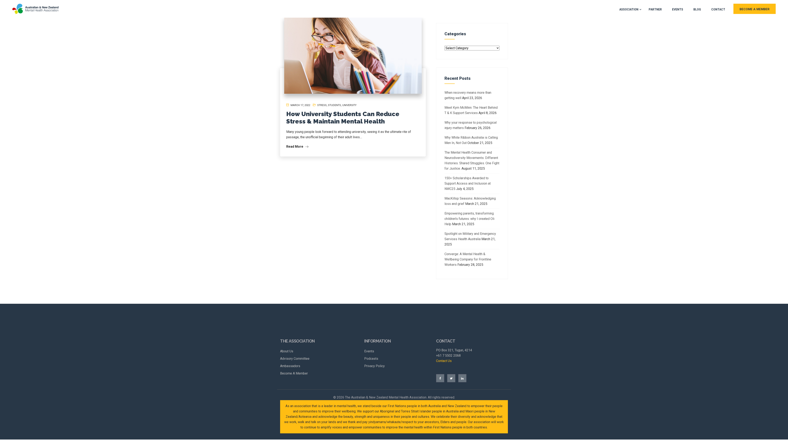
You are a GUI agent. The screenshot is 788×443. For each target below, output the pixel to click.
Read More (295, 146)
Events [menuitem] (369, 351)
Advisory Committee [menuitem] (294, 359)
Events (677, 9)
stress (322, 105)
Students (334, 105)
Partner (655, 9)
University (349, 105)
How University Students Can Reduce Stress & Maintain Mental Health (342, 117)
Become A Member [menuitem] (294, 373)
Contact (718, 9)
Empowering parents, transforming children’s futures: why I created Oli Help (469, 218)
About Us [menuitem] (286, 351)
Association (628, 9)
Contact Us (444, 361)
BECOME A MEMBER (755, 9)
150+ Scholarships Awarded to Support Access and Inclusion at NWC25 (467, 183)
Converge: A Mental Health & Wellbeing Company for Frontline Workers (467, 259)
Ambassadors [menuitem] (290, 366)
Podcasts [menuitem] (371, 359)
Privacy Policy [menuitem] (374, 366)
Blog (697, 9)
